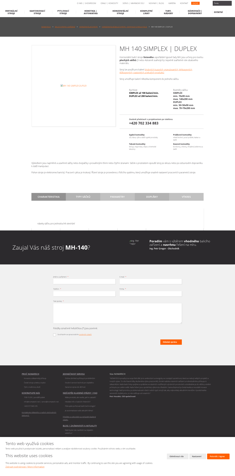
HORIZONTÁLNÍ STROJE (120, 12)
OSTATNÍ (218, 12)
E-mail (123, 277)
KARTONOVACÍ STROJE (37, 12)
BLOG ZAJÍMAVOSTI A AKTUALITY (80, 425)
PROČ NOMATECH (30, 374)
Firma (123, 289)
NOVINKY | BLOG (156, 3)
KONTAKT (184, 3)
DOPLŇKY (152, 196)
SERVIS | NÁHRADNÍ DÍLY (133, 3)
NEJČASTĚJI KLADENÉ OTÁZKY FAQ (80, 393)
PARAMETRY (117, 196)
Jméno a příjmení (60, 277)
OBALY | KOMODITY (109, 3)
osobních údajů (85, 334)
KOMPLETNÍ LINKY (146, 12)
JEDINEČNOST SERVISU (74, 374)
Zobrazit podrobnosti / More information (24, 466)
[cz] (222, 3)
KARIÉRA (172, 3)
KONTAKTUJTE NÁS (31, 393)
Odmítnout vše (177, 456)
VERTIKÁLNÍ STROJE (11, 12)
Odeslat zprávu (170, 342)
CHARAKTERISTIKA (49, 196)
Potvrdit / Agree (217, 456)
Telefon (57, 289)
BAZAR (195, 3)
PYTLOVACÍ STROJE (63, 12)
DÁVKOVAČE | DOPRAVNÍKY (195, 12)
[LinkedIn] (205, 3)
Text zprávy (58, 301)
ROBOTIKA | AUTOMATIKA (91, 12)
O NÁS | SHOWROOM (86, 3)
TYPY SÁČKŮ (83, 196)
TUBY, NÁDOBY (168, 12)
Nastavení (197, 456)
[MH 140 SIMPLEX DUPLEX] (74, 86)
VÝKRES (186, 196)
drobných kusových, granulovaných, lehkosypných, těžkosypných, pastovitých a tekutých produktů (156, 71)
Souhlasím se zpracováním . (75, 334)
